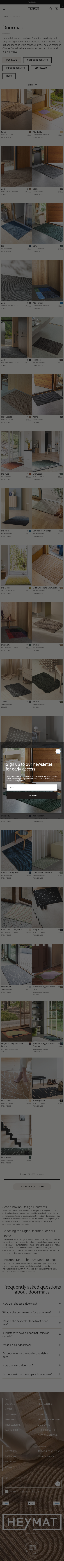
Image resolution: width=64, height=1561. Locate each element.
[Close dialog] (58, 751)
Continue (32, 795)
